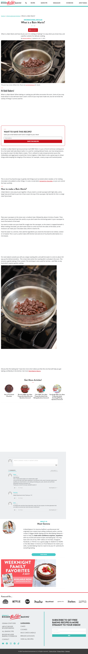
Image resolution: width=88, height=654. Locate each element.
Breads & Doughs (27, 636)
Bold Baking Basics (35, 371)
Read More (43, 554)
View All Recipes (26, 639)
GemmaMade (56, 3)
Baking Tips (44, 3)
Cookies (23, 629)
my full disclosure (30, 85)
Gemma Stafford (26, 38)
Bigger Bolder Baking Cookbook (9, 635)
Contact (5, 639)
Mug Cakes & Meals (28, 633)
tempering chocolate (46, 181)
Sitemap (67, 651)
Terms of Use (52, 651)
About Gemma (83, 3)
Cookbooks (69, 3)
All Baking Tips (8, 631)
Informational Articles (13, 16)
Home (3, 16)
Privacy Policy (60, 651)
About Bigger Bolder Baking (8, 627)
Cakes (22, 626)
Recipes (33, 3)
